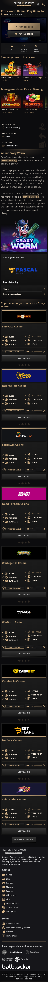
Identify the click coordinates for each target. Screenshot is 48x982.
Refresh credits (24, 50)
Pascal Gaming (9, 160)
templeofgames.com (36, 974)
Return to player (9, 133)
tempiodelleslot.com (31, 976)
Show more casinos (24, 839)
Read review (36, 50)
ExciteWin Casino (13, 444)
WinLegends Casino (14, 563)
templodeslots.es (13, 976)
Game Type (7, 142)
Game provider (8, 124)
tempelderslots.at (17, 974)
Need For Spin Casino (15, 504)
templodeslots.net (24, 979)
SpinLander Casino (14, 799)
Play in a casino (31, 196)
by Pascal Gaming (15, 14)
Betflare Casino (12, 740)
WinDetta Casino (12, 622)
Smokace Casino (12, 326)
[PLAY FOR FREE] (11, 68)
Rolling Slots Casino (14, 385)
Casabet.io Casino (13, 681)
